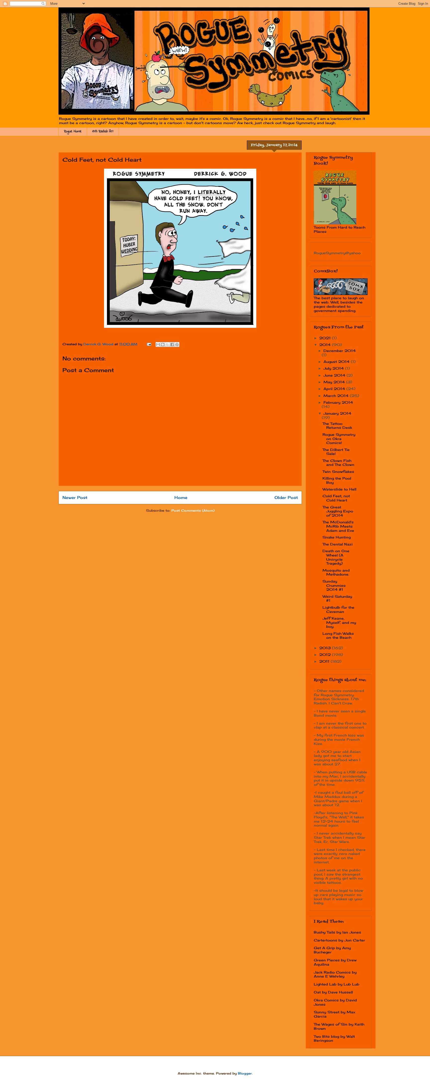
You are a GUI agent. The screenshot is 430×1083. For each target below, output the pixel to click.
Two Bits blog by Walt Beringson (334, 1038)
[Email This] (158, 344)
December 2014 (339, 350)
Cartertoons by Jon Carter (339, 940)
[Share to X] (167, 344)
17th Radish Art (102, 131)
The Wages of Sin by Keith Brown (339, 1026)
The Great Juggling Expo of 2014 (337, 511)
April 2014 (334, 389)
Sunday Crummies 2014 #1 (334, 585)
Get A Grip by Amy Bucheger (332, 950)
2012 (325, 654)
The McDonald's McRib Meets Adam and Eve (338, 526)
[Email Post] (149, 344)
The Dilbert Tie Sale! (336, 451)
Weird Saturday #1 (337, 598)
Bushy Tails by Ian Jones (337, 932)
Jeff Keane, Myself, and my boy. (339, 622)
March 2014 (336, 396)
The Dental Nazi (337, 544)
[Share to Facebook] (172, 344)
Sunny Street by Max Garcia (334, 1014)
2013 (325, 648)
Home (180, 497)
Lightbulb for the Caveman (338, 609)
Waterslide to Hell (339, 489)
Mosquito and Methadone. (336, 572)
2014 (325, 345)
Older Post (286, 497)
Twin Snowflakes (338, 471)
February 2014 (338, 402)
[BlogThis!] (162, 344)
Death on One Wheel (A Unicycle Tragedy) (335, 557)
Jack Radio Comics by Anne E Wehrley (335, 974)
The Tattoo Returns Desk (337, 425)
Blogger (245, 1073)
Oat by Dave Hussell (333, 992)
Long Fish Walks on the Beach (338, 635)
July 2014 (334, 368)
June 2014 (335, 375)
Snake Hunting (336, 537)
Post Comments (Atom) (193, 510)
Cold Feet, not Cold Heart (336, 498)
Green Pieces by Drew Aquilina (335, 962)
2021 (325, 338)
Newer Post (74, 497)
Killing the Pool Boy (336, 480)
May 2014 (334, 382)
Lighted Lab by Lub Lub (336, 984)
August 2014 (337, 361)
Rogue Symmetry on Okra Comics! (338, 438)
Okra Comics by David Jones (335, 1002)
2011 (325, 661)
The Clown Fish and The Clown (338, 462)
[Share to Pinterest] (176, 344)
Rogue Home (73, 131)
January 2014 (337, 413)
